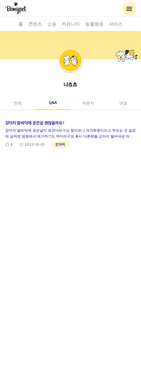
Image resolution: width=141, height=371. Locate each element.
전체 (18, 102)
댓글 (123, 102)
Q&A (53, 102)
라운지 (88, 102)
